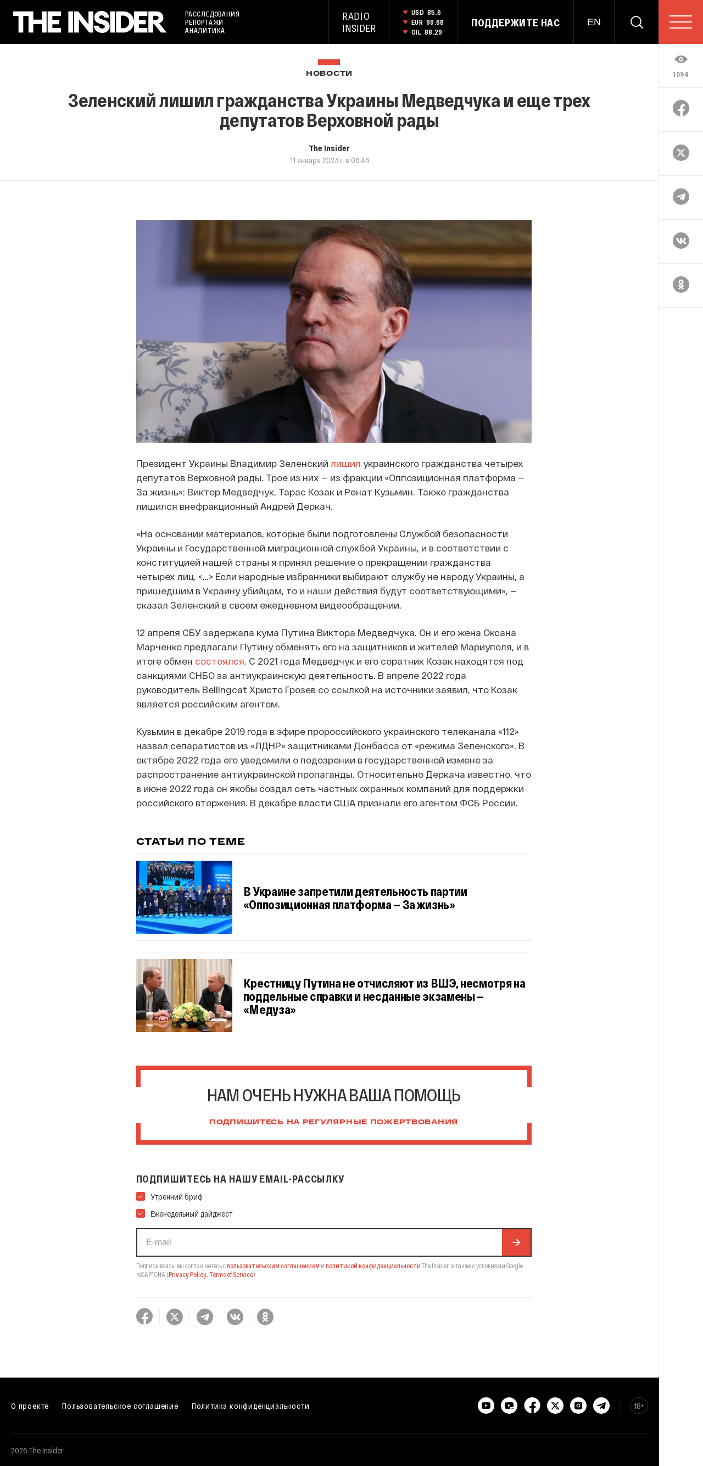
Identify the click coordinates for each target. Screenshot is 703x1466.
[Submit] (516, 1242)
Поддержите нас (515, 22)
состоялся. (221, 660)
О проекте (30, 1406)
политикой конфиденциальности (373, 1265)
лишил (346, 463)
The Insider (329, 148)
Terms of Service (231, 1274)
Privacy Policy (188, 1274)
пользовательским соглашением (273, 1265)
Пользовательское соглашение (120, 1406)
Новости (329, 74)
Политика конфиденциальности (251, 1406)
